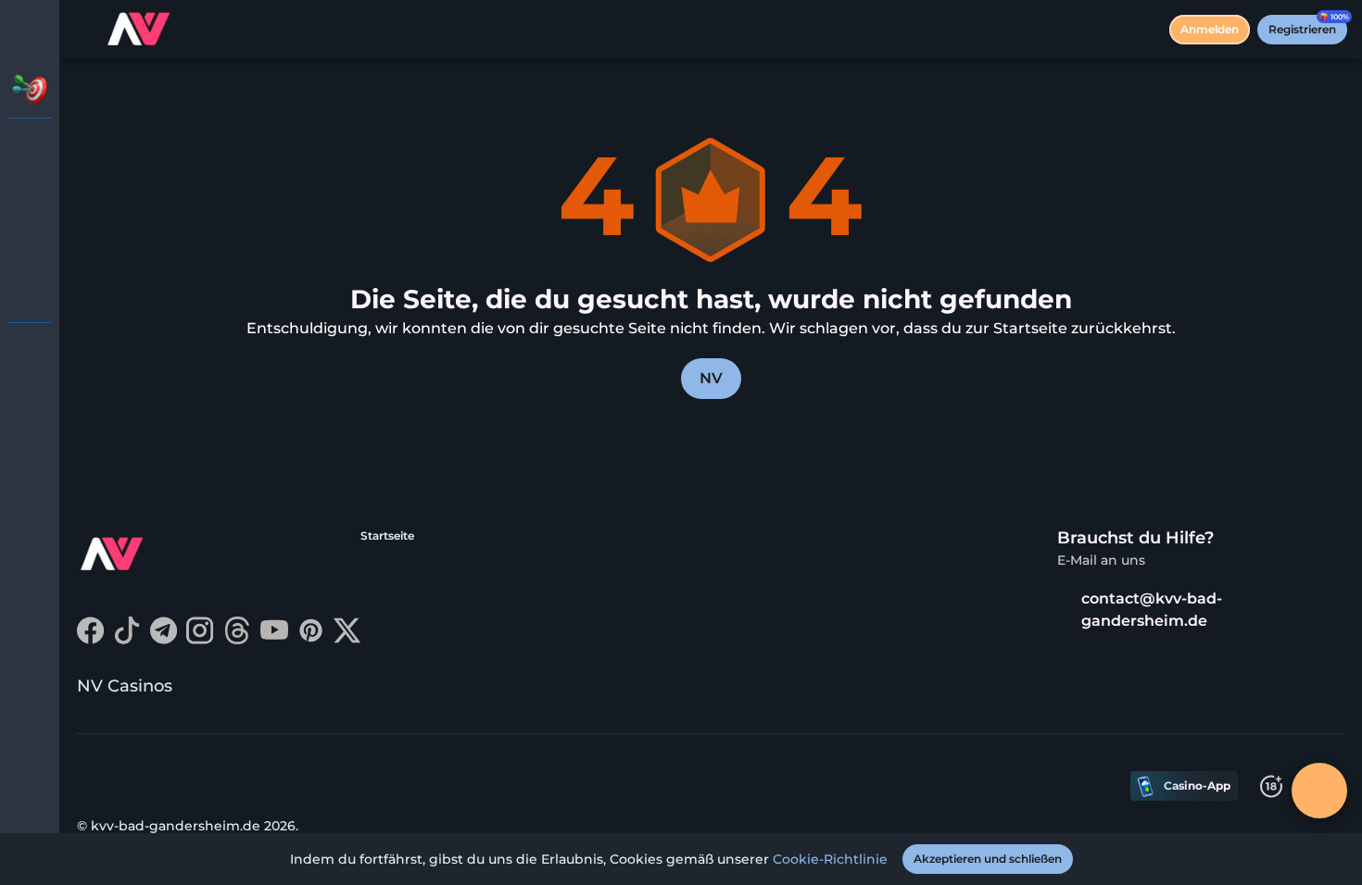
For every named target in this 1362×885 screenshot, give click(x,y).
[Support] (29, 352)
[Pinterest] (310, 639)
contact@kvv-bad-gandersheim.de (1151, 609)
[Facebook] (90, 639)
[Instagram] (199, 639)
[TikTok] (127, 639)
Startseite (387, 535)
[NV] (29, 148)
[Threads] (237, 639)
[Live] (29, 196)
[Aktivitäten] (29, 89)
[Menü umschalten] (29, 29)
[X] (347, 639)
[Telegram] (163, 639)
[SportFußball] (29, 244)
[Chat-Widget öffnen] (1319, 790)
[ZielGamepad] (29, 292)
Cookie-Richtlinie (830, 859)
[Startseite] (140, 29)
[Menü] (85, 29)
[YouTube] (274, 639)
